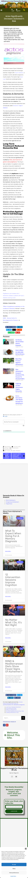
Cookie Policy (13, 876)
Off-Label (13, 450)
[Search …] (24, 10)
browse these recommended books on (14, 703)
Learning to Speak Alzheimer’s (13, 707)
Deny (14, 868)
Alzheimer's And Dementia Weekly (14, 1)
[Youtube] (7, 725)
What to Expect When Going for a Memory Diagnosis (13, 536)
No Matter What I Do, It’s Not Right (13, 622)
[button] (26, 848)
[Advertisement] (14, 479)
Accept (14, 864)
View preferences (14, 872)
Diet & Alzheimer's (10, 500)
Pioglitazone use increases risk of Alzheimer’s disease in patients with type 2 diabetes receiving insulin (13, 295)
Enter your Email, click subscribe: (14, 802)
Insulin (8, 450)
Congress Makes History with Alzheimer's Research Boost (17, 456)
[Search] (23, 718)
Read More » (8, 551)
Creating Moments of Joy (12, 712)
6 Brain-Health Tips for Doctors (7, 456)
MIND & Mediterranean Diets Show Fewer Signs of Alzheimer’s (14, 666)
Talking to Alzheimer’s (11, 709)
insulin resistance (19, 72)
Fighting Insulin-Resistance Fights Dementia (19, 387)
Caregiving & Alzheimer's (12, 502)
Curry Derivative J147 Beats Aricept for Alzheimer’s (19, 399)
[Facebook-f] (4, 725)
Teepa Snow (9, 503)
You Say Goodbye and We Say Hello (15, 711)
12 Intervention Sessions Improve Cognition (12, 580)
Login (5, 416)
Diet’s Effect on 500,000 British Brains (20, 352)
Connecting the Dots (11, 708)
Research (18, 450)
